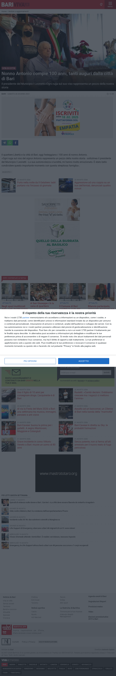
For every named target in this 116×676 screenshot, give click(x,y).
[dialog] (58, 338)
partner (26, 317)
